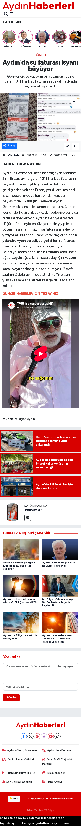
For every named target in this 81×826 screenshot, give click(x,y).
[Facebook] (24, 736)
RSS (15, 798)
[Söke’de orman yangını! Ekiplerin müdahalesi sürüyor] (21, 549)
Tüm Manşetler (56, 772)
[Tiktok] (57, 736)
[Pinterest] (37, 736)
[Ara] (6, 14)
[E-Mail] (27, 518)
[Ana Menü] (11, 14)
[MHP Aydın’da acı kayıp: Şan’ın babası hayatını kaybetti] (60, 586)
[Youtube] (51, 736)
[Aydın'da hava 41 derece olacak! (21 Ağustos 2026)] (21, 586)
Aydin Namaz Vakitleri (21, 759)
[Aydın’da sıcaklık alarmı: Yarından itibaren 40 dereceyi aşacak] (60, 622)
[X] (30, 736)
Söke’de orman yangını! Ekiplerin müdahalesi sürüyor (19, 565)
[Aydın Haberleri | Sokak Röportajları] (38, 6)
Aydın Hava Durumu (59, 750)
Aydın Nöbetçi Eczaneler (22, 750)
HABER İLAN (12, 22)
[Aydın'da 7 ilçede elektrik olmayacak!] (21, 622)
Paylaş (11, 145)
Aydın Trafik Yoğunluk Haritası (57, 761)
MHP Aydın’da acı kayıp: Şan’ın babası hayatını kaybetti (57, 602)
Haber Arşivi (54, 781)
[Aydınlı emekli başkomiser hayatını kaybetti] (60, 549)
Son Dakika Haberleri (19, 781)
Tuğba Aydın (13, 155)
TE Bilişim (49, 810)
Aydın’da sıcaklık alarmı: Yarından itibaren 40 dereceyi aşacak (58, 638)
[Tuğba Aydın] (12, 512)
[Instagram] (44, 736)
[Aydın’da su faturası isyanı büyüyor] (40, 117)
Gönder (11, 697)
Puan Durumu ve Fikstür (21, 772)
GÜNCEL (40, 55)
